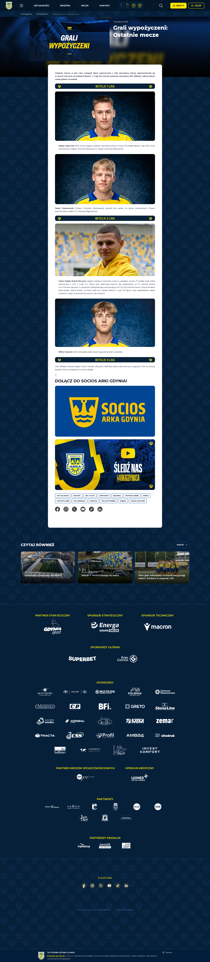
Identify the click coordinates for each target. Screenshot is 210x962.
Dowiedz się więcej (56, 956)
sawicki (93, 501)
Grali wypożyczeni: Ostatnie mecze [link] (65, 14)
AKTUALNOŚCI (41, 5)
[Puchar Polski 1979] (121, 5)
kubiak (123, 501)
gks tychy (90, 496)
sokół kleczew (138, 501)
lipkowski (103, 496)
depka (146, 496)
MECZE (85, 5)
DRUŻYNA (65, 5)
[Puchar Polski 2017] (127, 5)
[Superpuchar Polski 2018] (140, 5)
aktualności (63, 496)
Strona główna (26, 14)
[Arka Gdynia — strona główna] (9, 5)
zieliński (117, 496)
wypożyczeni (63, 501)
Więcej (180, 545)
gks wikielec (79, 501)
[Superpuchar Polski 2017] (133, 5)
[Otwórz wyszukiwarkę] (161, 5)
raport (77, 496)
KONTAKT (105, 5)
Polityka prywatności (124, 910)
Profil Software (104, 910)
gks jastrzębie (108, 501)
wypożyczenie (132, 496)
